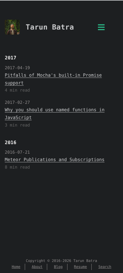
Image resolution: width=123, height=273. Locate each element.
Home (16, 267)
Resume (80, 267)
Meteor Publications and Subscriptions (54, 159)
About (37, 267)
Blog (58, 267)
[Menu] (101, 29)
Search (104, 267)
